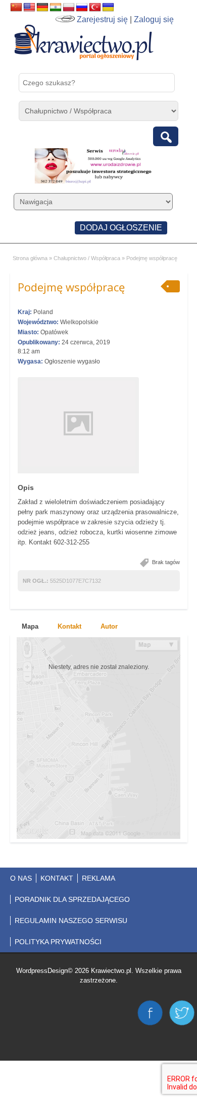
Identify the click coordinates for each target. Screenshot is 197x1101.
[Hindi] (56, 8)
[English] (29, 8)
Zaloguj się (154, 19)
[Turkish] (95, 8)
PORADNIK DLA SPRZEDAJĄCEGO (72, 899)
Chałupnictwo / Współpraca (87, 258)
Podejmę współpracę (71, 286)
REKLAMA (98, 878)
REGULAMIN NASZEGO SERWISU (71, 920)
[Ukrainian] (108, 8)
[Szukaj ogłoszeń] (165, 136)
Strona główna (30, 258)
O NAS (21, 878)
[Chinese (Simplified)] (16, 8)
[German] (42, 8)
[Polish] (69, 8)
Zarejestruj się (102, 19)
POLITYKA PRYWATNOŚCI (58, 942)
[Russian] (82, 8)
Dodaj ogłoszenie (121, 227)
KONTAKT (56, 878)
